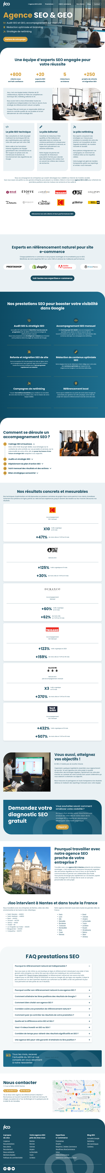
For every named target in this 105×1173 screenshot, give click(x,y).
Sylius (58, 1152)
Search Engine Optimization (37, 975)
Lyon (60, 917)
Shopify (58, 1144)
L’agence (6, 1141)
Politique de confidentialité (12, 1158)
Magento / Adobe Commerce (66, 1147)
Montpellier (63, 928)
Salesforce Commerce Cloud (66, 1158)
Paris (60, 914)
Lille (60, 919)
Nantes (32, 1141)
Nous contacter (8, 1152)
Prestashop (60, 1141)
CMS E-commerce (65, 4)
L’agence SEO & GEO (35, 4)
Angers (85, 919)
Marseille (62, 921)
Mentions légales (9, 1155)
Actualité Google (93, 1138)
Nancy (85, 932)
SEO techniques (92, 1144)
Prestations (49, 4)
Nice (60, 930)
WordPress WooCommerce (65, 1149)
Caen (61, 932)
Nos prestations (8, 1144)
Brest (84, 914)
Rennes (61, 934)
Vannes (85, 917)
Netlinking (90, 1141)
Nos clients (80, 4)
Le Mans (85, 925)
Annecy (85, 937)
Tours (85, 923)
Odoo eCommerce (62, 1155)
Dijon (84, 934)
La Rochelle (87, 921)
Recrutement (8, 1149)
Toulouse (62, 925)
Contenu (90, 1147)
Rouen (85, 928)
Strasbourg (87, 930)
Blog (89, 4)
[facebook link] (5, 1168)
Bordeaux (62, 923)
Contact (97, 4)
